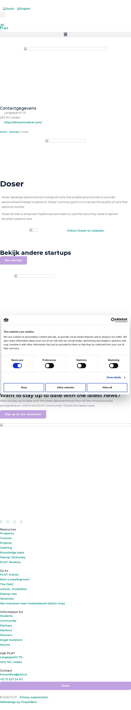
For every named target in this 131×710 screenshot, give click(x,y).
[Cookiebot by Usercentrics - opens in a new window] (113, 320)
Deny (24, 387)
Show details (114, 377)
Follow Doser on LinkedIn (85, 230)
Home (3, 131)
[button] (2, 15)
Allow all (107, 387)
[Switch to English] (24, 8)
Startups (14, 131)
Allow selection (65, 387)
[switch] (49, 365)
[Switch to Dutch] (8, 8)
